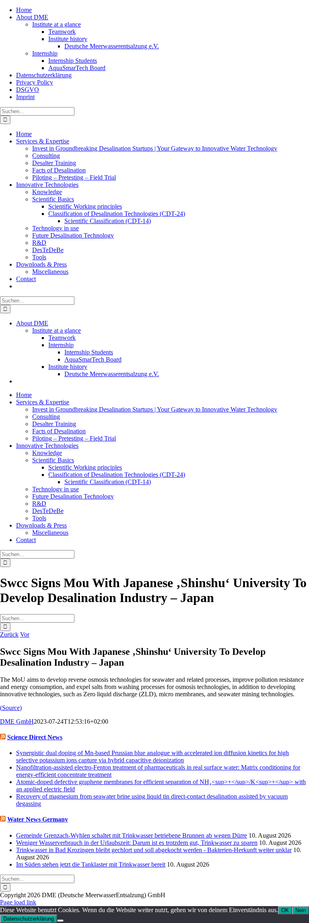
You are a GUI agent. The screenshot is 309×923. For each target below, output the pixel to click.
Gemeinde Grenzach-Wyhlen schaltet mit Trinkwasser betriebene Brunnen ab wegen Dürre (131, 835)
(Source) (11, 707)
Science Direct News (34, 737)
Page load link (18, 902)
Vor (24, 634)
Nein (300, 910)
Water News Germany (37, 819)
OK (285, 910)
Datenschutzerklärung (28, 919)
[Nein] (60, 920)
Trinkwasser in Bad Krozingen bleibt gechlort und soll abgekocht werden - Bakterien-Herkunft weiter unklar (154, 849)
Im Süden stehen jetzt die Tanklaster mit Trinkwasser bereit (90, 864)
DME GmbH (17, 721)
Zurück (9, 634)
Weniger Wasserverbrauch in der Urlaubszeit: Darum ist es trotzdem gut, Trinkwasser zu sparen (137, 842)
